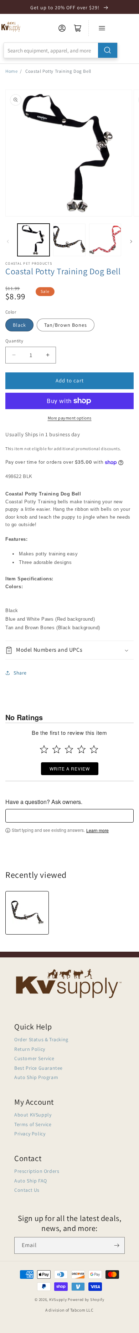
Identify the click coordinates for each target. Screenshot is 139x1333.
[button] (69, 650)
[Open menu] (102, 28)
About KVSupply (32, 1114)
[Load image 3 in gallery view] (105, 240)
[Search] (107, 50)
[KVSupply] (11, 26)
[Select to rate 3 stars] (68, 749)
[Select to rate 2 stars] (56, 749)
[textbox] (69, 816)
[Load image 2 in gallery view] (69, 240)
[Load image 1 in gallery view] (33, 240)
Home (11, 71)
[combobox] (61, 50)
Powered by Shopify (86, 1299)
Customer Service (34, 1058)
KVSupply (58, 1299)
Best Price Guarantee (38, 1068)
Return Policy (29, 1049)
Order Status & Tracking (41, 1039)
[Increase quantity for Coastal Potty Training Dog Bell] (48, 355)
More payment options (70, 418)
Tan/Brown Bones (65, 325)
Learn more (97, 830)
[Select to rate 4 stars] (81, 749)
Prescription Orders (36, 1171)
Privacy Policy (29, 1133)
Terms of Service (33, 1124)
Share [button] (20, 673)
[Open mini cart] (78, 28)
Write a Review (70, 768)
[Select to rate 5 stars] (93, 749)
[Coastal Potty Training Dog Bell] (27, 913)
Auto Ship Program (36, 1077)
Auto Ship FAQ (30, 1180)
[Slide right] (131, 241)
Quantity (14, 341)
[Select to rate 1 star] (44, 749)
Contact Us (27, 1190)
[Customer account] (62, 28)
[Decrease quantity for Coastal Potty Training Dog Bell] (14, 355)
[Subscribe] (116, 1245)
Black (19, 325)
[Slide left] (8, 241)
